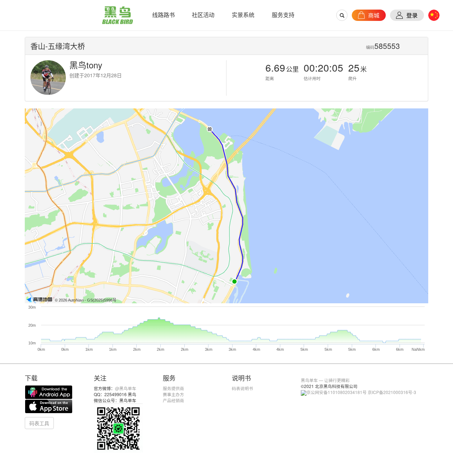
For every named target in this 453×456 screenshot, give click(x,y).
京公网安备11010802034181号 (336, 392)
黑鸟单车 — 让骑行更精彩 (325, 380)
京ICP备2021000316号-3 (392, 392)
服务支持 (283, 15)
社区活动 (203, 15)
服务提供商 (173, 388)
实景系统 (243, 15)
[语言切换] (434, 15)
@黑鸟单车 (125, 388)
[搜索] (342, 15)
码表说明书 (242, 388)
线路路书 (163, 15)
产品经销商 (173, 400)
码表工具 (39, 423)
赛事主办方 (173, 394)
